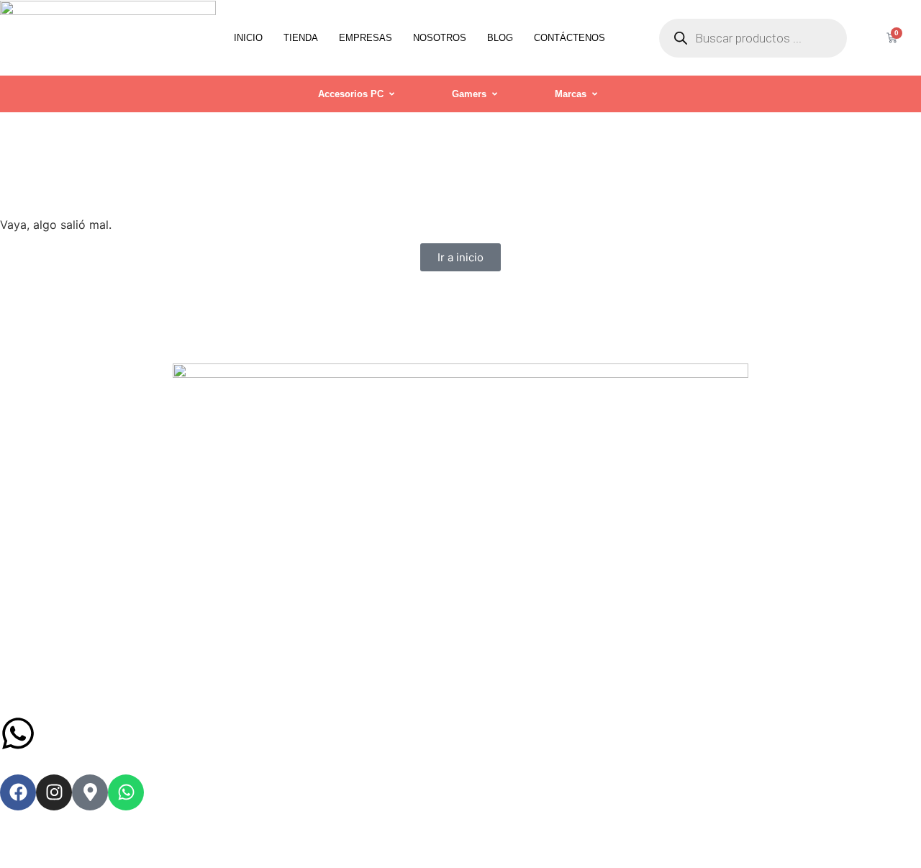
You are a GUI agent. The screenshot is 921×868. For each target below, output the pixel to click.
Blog (500, 37)
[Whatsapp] (126, 792)
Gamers (469, 94)
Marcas (570, 94)
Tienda (300, 37)
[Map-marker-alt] (90, 792)
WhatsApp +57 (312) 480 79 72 (186, 732)
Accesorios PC (351, 94)
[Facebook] (18, 792)
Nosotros (439, 37)
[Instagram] (54, 792)
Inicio (248, 37)
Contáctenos (569, 37)
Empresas (365, 37)
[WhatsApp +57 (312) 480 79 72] (18, 733)
